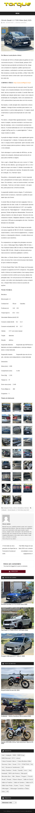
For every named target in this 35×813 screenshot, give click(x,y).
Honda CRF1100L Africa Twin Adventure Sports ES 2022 (17, 742)
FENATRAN (25, 764)
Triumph (27, 785)
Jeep (30, 770)
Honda (14, 770)
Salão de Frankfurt (7, 782)
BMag (8, 811)
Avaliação (8, 755)
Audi (3, 755)
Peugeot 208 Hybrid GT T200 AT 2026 (13, 656)
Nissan (18, 776)
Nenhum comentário (21, 22)
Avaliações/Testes (8, 508)
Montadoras (21, 508)
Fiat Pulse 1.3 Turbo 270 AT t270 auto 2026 (14, 630)
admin (3, 22)
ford (3, 767)
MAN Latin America (14, 773)
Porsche (30, 776)
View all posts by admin (9, 538)
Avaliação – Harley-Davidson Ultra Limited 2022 (16, 716)
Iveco (25, 770)
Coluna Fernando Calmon (9, 761)
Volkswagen (5, 788)
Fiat (32, 764)
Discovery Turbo (6, 764)
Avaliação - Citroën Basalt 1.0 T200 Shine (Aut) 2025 (15, 510)
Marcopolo (24, 773)
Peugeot (23, 776)
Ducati (14, 764)
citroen (18, 758)
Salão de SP (29, 782)
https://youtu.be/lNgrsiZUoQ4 (22, 82)
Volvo (3, 791)
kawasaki (4, 773)
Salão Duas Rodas (7, 785)
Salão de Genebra (19, 782)
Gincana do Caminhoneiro (12, 767)
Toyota (21, 785)
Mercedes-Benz (6, 776)
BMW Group (20, 755)
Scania (16, 785)
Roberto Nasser (17, 779)
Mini (13, 776)
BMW (14, 755)
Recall (3, 779)
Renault (9, 779)
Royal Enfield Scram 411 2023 (10, 690)
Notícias (26, 508)
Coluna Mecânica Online (24, 761)
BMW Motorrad (6, 758)
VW (7, 791)
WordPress (29, 811)
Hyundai (20, 770)
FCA (19, 764)
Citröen (15, 508)
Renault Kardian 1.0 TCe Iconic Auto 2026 (14, 604)
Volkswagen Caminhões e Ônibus (19, 788)
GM (22, 767)
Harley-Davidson (6, 770)
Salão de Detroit (28, 779)
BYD (13, 758)
